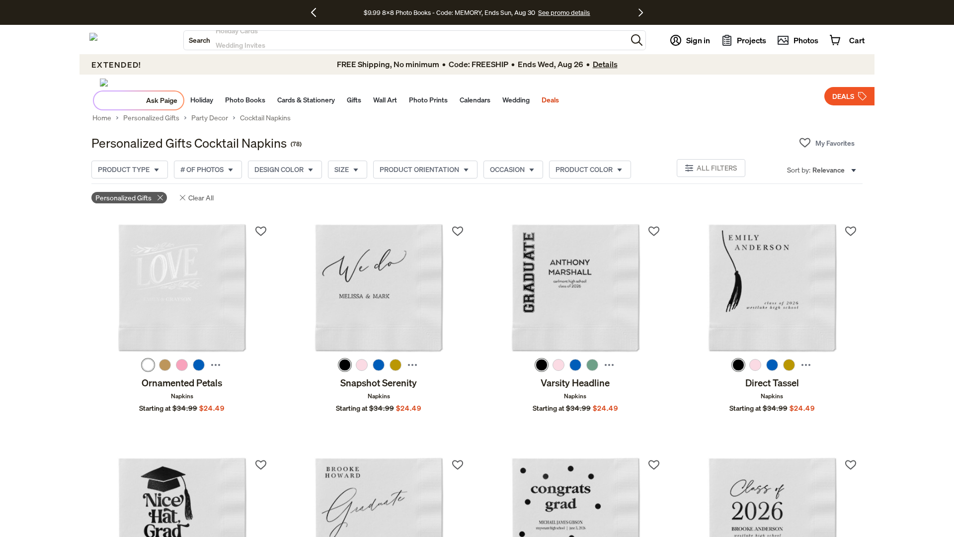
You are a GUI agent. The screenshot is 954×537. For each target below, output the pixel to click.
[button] (636, 40)
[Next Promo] (640, 12)
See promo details (564, 12)
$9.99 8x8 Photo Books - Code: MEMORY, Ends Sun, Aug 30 (449, 12)
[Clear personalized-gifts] (160, 197)
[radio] (148, 365)
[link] (182, 289)
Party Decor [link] (209, 117)
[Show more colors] (216, 365)
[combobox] (405, 40)
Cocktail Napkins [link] (265, 117)
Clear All (201, 197)
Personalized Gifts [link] (151, 117)
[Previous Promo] (317, 12)
